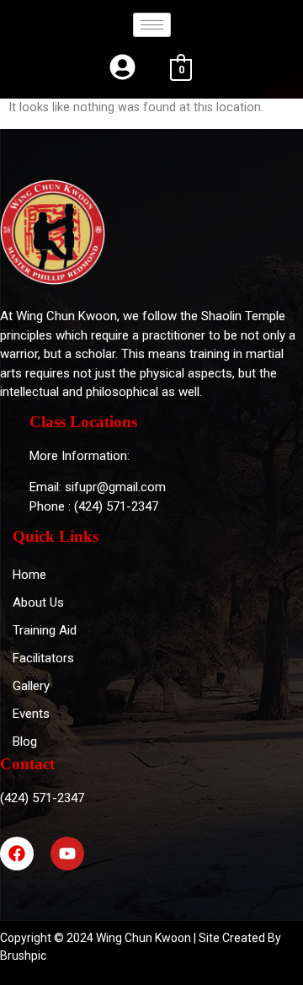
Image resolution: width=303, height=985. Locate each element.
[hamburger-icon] (152, 25)
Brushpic (23, 955)
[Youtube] (67, 853)
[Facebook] (17, 853)
